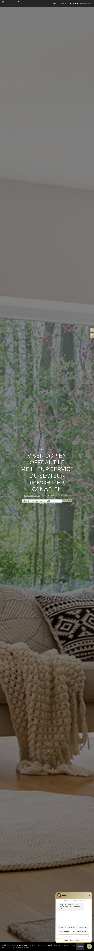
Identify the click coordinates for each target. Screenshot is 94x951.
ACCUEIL (55, 3)
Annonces (66, 4)
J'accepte (80, 946)
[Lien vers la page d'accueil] (10, 3)
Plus (75, 4)
